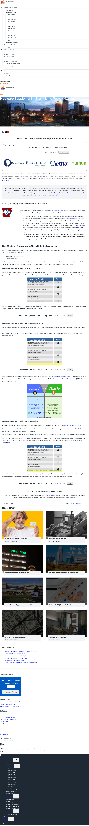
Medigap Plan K (12, 28)
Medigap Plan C (12, 24)
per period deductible (69, 218)
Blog (4, 70)
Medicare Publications (13, 68)
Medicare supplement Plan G (63, 376)
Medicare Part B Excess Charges (15, 637)
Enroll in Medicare (10, 52)
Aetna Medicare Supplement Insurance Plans (19, 605)
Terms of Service (8, 740)
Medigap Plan (78, 227)
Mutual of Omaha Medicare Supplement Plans (63, 572)
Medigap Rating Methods (12, 42)
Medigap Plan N (12, 17)
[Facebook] (3, 132)
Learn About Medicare (8, 796)
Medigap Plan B (12, 21)
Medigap (5, 721)
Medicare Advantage (9, 717)
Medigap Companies (11, 47)
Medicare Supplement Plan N (72, 425)
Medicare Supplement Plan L (58, 538)
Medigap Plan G (12, 14)
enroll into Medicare (57, 210)
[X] (6, 132)
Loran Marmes (6, 104)
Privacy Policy (7, 738)
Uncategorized (7, 724)
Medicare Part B (10, 56)
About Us (5, 78)
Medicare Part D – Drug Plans (13, 61)
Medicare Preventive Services (13, 63)
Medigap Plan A (12, 19)
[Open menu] (1, 93)
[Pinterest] (8, 132)
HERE (8, 442)
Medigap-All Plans (10, 766)
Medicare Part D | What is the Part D (60, 605)
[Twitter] (3, 745)
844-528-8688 (6, 180)
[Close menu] (0, 755)
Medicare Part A (10, 54)
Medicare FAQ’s (9, 811)
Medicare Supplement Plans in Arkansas (65, 193)
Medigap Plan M (12, 33)
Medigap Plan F (12, 35)
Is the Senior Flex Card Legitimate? (16, 538)
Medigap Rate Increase (11, 40)
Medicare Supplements (75, 503)
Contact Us (5, 819)
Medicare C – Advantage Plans (13, 59)
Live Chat (8, 75)
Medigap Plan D (12, 26)
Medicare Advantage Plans (57, 637)
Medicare (5, 715)
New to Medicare (10, 10)
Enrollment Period (10, 44)
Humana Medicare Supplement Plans (17, 572)
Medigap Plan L (12, 30)
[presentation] (22, 525)
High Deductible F (12, 37)
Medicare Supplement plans (10, 262)
